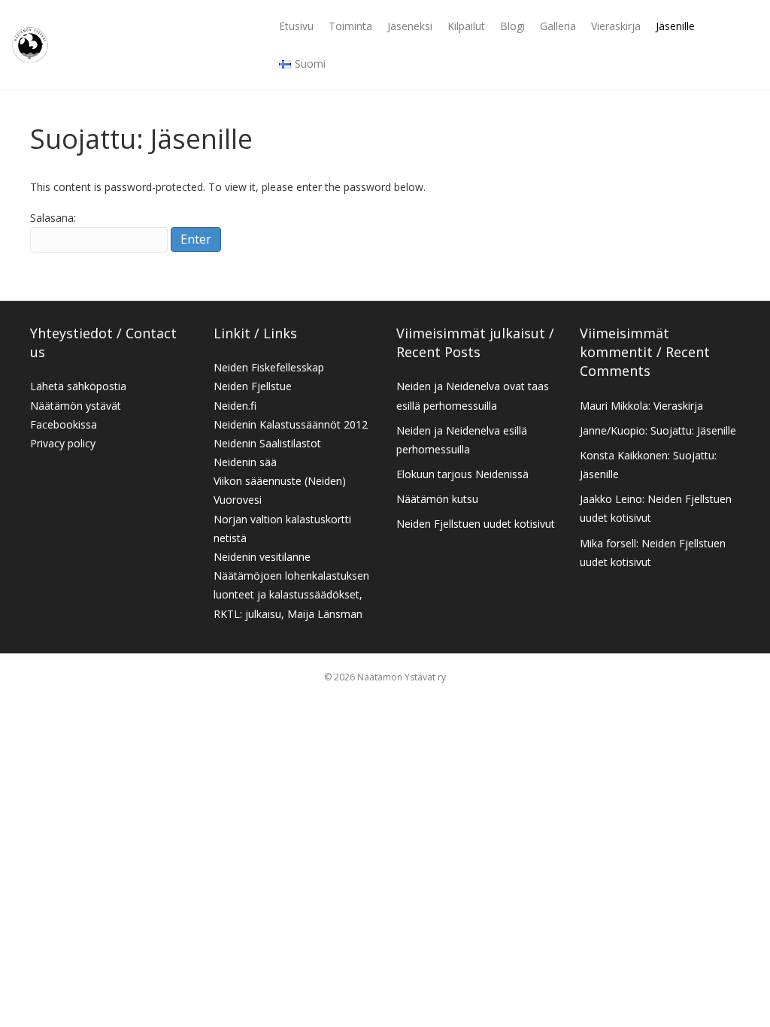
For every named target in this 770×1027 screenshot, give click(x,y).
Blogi (512, 26)
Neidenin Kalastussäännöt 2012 (291, 424)
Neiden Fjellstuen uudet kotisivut (475, 524)
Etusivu (296, 26)
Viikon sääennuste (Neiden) (280, 481)
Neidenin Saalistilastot (267, 443)
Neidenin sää (245, 462)
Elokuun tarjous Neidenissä (462, 474)
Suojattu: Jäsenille (693, 430)
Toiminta (350, 26)
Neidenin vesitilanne (262, 557)
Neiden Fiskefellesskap (269, 367)
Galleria (558, 26)
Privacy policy (62, 443)
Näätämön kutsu (437, 499)
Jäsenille (675, 26)
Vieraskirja (616, 26)
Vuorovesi (238, 499)
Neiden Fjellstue (253, 386)
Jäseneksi (409, 26)
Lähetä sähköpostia (78, 386)
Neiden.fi (235, 405)
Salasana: (53, 218)
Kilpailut (466, 26)
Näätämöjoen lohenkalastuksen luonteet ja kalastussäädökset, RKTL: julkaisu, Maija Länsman (291, 594)
